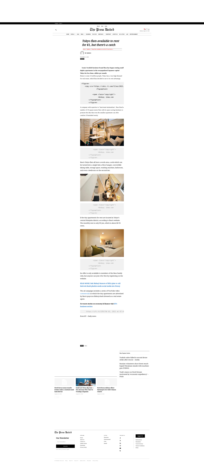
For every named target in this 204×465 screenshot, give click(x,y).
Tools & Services (139, 443)
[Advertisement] (102, 11)
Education (106, 437)
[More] (153, 62)
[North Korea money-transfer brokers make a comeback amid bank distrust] (64, 382)
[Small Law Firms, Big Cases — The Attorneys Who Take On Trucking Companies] (86, 382)
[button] (56, 29)
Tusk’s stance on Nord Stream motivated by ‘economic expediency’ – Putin (134, 374)
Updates (88, 49)
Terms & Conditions (140, 445)
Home (84, 49)
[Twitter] (120, 440)
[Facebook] (91, 62)
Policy (137, 447)
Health (105, 443)
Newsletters (138, 441)
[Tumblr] (117, 62)
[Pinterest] (109, 62)
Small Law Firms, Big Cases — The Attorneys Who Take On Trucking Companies (85, 390)
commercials (85, 293)
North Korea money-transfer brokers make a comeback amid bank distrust (64, 390)
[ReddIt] (98, 62)
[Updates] (82, 53)
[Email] (113, 62)
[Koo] (150, 62)
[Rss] (120, 451)
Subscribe (65, 446)
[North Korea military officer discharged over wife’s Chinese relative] (107, 382)
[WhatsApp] (102, 62)
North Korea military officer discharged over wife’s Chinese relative (106, 390)
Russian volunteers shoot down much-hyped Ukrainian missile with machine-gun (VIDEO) (134, 366)
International (139, 439)
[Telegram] (120, 62)
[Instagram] (120, 445)
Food (105, 441)
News (86, 345)
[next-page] (58, 397)
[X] (95, 62)
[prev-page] (55, 397)
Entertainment (107, 439)
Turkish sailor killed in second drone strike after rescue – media (133, 358)
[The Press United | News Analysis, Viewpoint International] (102, 30)
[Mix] (124, 62)
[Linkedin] (106, 62)
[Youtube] (120, 448)
